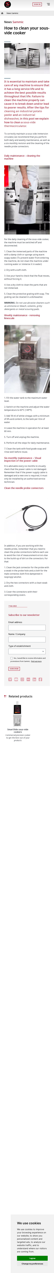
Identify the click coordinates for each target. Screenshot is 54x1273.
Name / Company (16, 634)
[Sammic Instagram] (22, 679)
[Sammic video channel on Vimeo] (10, 679)
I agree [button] (32, 1258)
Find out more (36, 661)
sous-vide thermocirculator (20, 124)
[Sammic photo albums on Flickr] (28, 679)
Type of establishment (19, 646)
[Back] (45, 4)
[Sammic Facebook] (40, 679)
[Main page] (7, 4)
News (13, 22)
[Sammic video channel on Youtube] (16, 679)
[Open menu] (49, 4)
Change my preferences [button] (32, 1264)
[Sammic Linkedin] (34, 679)
